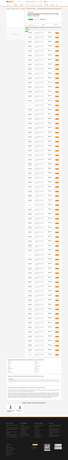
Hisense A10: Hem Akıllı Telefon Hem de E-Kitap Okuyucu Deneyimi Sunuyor (55, 426)
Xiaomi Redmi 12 (37, 434)
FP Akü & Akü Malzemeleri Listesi (12, 427)
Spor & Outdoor (23, 432)
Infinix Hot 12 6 (37, 431)
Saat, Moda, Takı (23, 429)
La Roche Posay (30, 12)
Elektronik (8, 4)
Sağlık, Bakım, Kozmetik (24, 434)
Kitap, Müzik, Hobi (23, 431)
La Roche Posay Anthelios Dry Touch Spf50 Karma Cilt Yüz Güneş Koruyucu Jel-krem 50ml (39, 33)
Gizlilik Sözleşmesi (9, 447)
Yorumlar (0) (55, 24)
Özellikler (43, 24)
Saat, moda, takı (27, 4)
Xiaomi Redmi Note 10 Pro (39, 425)
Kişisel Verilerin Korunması (10, 448)
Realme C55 (37, 432)
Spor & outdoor (40, 4)
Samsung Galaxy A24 (38, 435)
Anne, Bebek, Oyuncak (24, 428)
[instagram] (32, 448)
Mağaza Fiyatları (31, 24)
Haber (20, 1)
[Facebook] (34, 448)
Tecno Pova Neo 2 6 (38, 429)
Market (57, 4)
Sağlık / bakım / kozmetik (46, 5)
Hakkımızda (8, 444)
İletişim (7, 445)
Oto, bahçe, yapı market (52, 5)
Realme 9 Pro (37, 426)
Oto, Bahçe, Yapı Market (24, 435)
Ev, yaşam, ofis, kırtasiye (15, 5)
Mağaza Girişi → (9, 454)
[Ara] (42, 1)
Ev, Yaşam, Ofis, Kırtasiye (24, 426)
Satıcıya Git (57, 37)
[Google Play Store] (58, 445)
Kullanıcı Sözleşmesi (9, 450)
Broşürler (47, 1)
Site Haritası (8, 451)
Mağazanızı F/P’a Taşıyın (10, 453)
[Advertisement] (64, 21)
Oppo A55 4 (37, 428)
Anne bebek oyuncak (21, 5)
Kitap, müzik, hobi (34, 4)
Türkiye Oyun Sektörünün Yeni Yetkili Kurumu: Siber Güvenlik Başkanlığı (54, 432)
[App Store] (58, 447)
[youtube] (35, 448)
